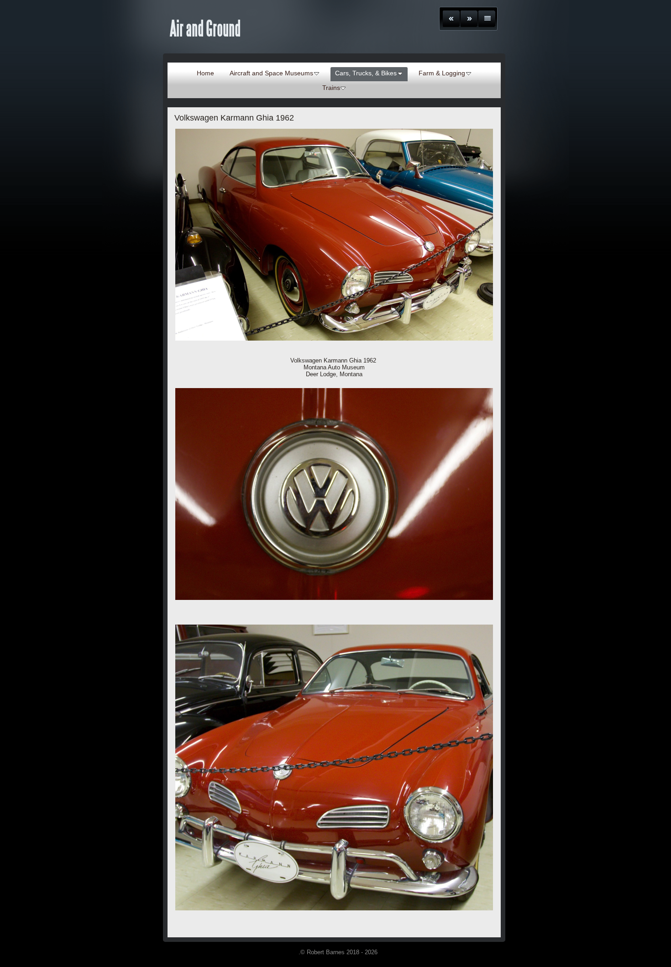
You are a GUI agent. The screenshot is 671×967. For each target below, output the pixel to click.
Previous (451, 19)
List (486, 19)
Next (469, 19)
